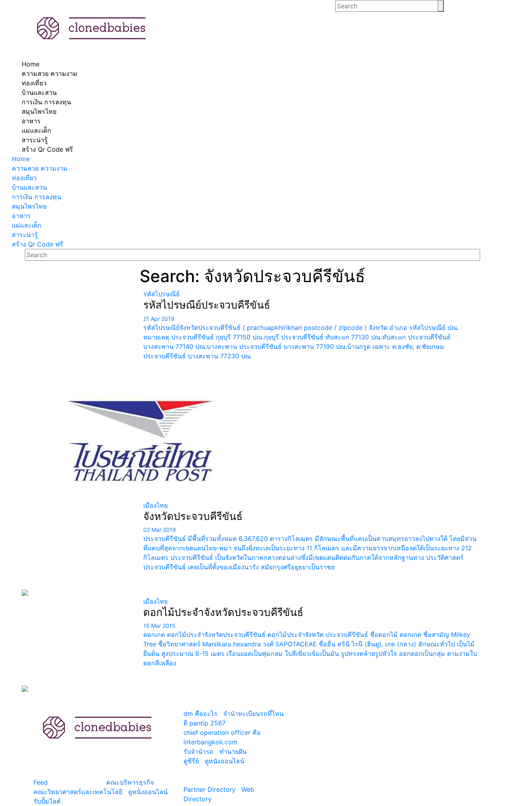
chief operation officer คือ (222, 732)
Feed (41, 782)
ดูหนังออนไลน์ (148, 792)
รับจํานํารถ (198, 751)
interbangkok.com (210, 742)
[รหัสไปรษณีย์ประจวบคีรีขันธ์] (79, 394)
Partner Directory (209, 789)
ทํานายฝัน (233, 751)
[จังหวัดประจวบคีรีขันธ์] (79, 549)
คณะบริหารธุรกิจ (130, 782)
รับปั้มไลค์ (47, 801)
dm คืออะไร (200, 713)
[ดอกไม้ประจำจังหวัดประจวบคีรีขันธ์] (79, 645)
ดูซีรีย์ (191, 761)
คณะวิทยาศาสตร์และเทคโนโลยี (78, 792)
